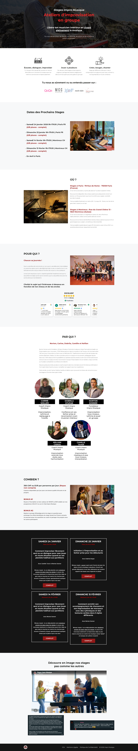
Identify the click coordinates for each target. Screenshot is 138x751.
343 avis (71, 298)
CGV (63, 747)
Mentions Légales (72, 747)
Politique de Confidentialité (89, 747)
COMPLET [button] (49, 585)
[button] (97, 310)
